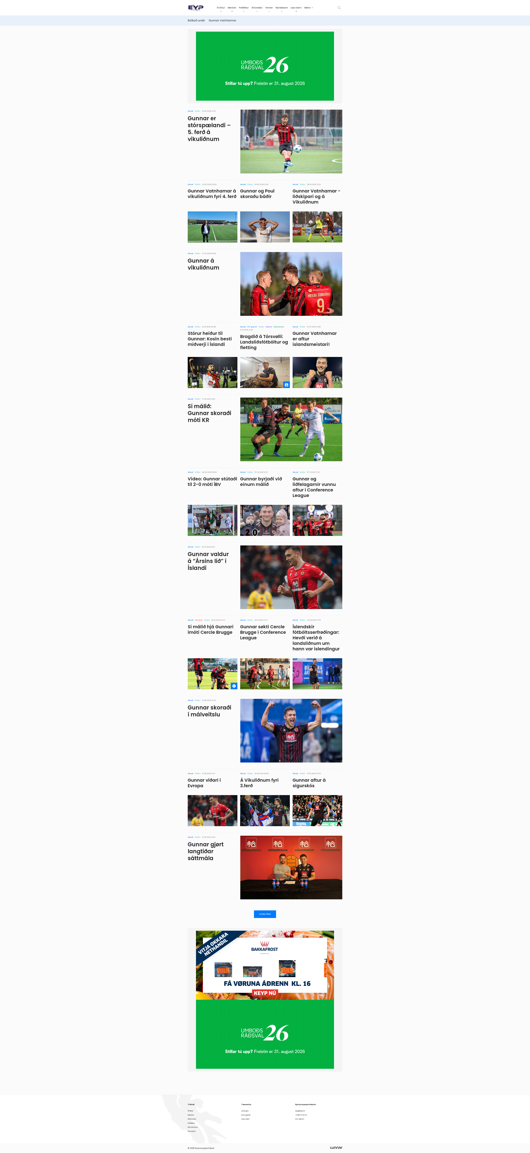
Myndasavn (281, 7)
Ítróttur (221, 7)
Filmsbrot (191, 1131)
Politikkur (244, 7)
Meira (307, 7)
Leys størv (296, 7)
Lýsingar (245, 1111)
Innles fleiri (265, 914)
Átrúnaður (257, 7)
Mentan (232, 7)
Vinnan (269, 7)
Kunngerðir (246, 1115)
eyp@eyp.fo (300, 1111)
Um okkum (299, 1119)
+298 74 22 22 (301, 1115)
